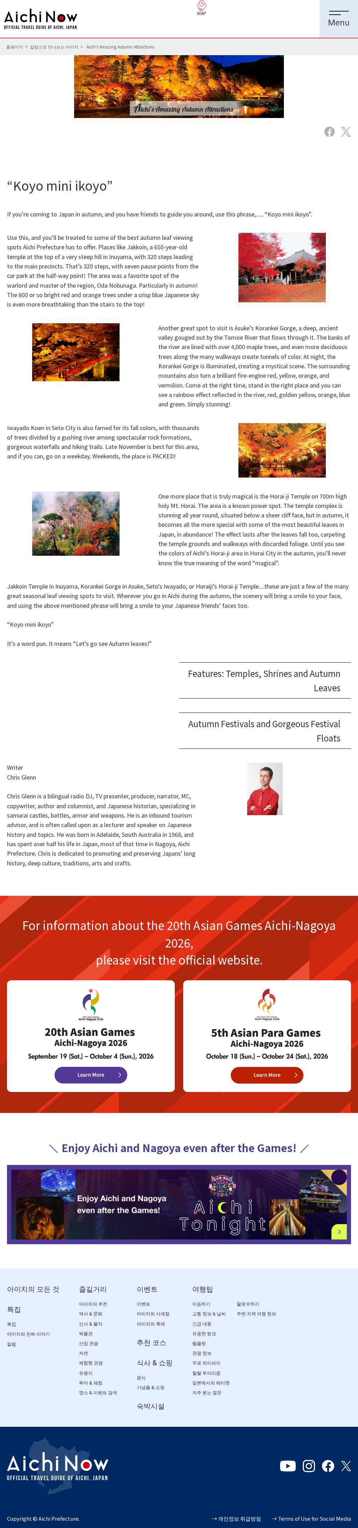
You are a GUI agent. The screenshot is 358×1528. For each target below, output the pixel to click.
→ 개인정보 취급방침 (236, 1518)
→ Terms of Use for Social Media (311, 1518)
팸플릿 (199, 1343)
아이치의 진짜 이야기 (28, 1334)
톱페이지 (14, 47)
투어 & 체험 (90, 1383)
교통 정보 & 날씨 (209, 1313)
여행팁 (202, 1289)
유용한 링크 (204, 1333)
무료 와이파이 (206, 1363)
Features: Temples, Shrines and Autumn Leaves (264, 680)
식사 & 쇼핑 (155, 1363)
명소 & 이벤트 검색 (98, 1392)
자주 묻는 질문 (207, 1392)
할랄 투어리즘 (206, 1373)
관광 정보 (202, 1353)
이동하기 (201, 1304)
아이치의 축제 (151, 1324)
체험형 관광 (91, 1363)
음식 (141, 1377)
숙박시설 (151, 1406)
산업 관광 (88, 1343)
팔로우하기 (248, 1304)
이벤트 (147, 1289)
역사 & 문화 (90, 1313)
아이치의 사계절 (153, 1313)
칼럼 (11, 1344)
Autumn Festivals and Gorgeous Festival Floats (264, 730)
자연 (83, 1353)
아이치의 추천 (93, 1304)
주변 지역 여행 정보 (256, 1313)
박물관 (86, 1333)
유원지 (86, 1373)
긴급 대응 (202, 1324)
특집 (14, 1309)
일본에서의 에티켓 (211, 1383)
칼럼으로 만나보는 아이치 (54, 47)
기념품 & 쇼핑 (151, 1387)
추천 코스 (151, 1342)
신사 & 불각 (90, 1324)
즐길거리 (93, 1289)
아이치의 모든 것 (33, 1289)
